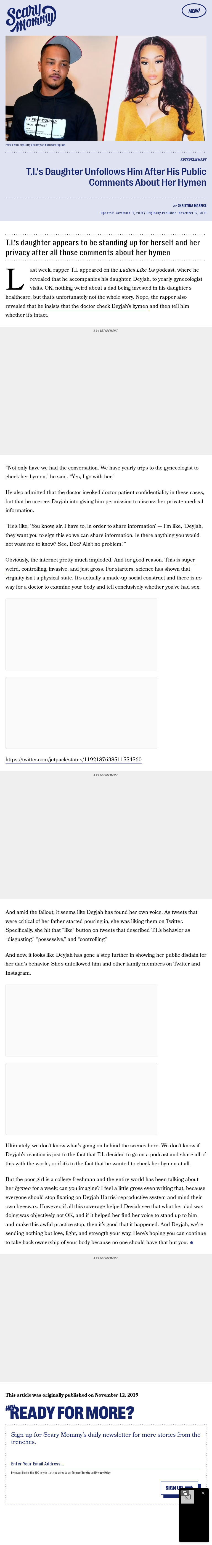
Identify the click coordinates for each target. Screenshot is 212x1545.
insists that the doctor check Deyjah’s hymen (96, 306)
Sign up (174, 1488)
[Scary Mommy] (31, 18)
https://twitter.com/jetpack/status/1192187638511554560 (74, 760)
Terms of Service (81, 1472)
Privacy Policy (103, 1472)
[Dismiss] (203, 1493)
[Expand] (185, 1493)
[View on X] (81, 634)
